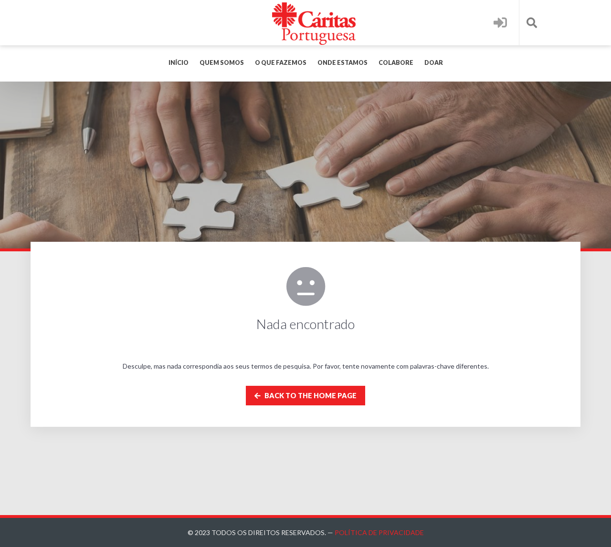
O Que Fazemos (280, 62)
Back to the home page (310, 396)
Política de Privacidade (379, 532)
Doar (433, 62)
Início (179, 62)
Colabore (396, 62)
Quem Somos (222, 62)
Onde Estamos (342, 62)
